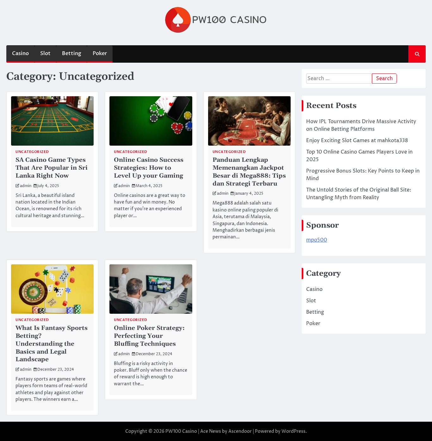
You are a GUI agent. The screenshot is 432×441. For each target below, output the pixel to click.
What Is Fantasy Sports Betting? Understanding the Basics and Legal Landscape (51, 343)
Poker (100, 53)
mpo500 (316, 239)
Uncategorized (32, 152)
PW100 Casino (181, 431)
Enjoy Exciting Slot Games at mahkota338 (357, 140)
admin (25, 186)
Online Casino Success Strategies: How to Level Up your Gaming (148, 168)
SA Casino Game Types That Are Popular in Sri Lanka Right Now (51, 168)
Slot (45, 53)
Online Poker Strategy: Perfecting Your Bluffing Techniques (149, 336)
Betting (71, 53)
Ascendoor (240, 431)
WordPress (293, 431)
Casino (20, 53)
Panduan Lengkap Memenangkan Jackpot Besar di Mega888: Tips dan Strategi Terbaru (249, 171)
